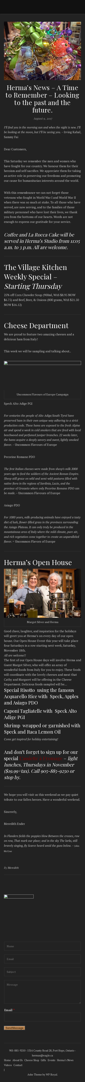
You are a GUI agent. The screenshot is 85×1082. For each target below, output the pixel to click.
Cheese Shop (31, 1060)
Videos (8, 1065)
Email (9, 1010)
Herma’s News (65, 1060)
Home (7, 1060)
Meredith (13, 868)
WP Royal (51, 1074)
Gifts (43, 1060)
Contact (17, 1065)
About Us (17, 1060)
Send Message (15, 1028)
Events (51, 1060)
